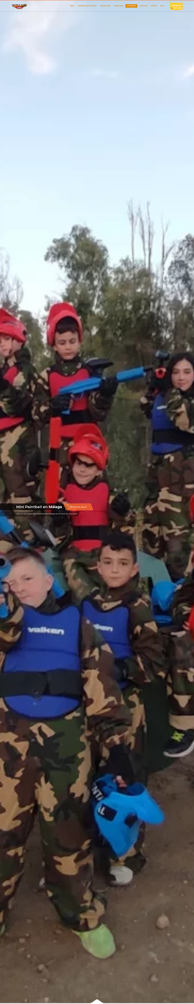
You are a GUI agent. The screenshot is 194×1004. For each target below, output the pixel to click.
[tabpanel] (97, 502)
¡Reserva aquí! (78, 506)
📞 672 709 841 (176, 6)
